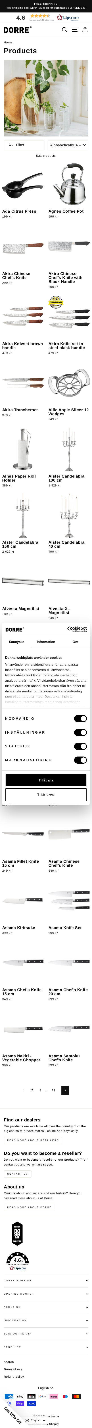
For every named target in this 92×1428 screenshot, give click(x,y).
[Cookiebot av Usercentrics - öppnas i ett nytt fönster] (67, 629)
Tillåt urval (46, 795)
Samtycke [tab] (16, 642)
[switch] (80, 732)
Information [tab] (46, 642)
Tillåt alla (46, 780)
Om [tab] (75, 642)
